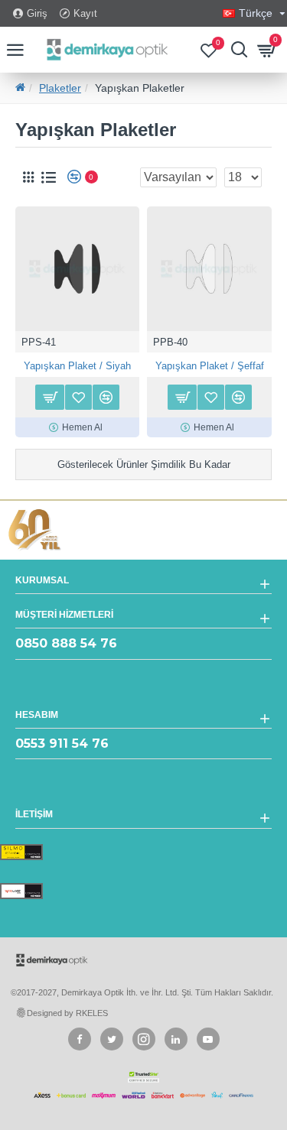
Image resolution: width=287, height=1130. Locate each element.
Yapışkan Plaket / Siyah (77, 366)
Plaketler (60, 88)
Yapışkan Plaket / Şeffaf (209, 366)
